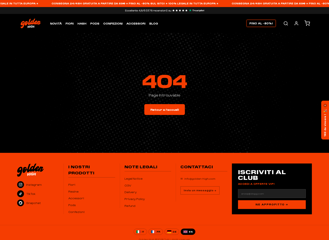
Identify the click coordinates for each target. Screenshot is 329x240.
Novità (56, 23)
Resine (73, 191)
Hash (81, 23)
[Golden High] (38, 169)
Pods (94, 23)
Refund (130, 205)
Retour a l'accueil (164, 109)
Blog (153, 23)
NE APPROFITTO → (272, 204)
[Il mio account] (296, 23)
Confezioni (113, 23)
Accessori (135, 23)
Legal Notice (134, 178)
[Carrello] (307, 23)
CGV (128, 185)
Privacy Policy (135, 199)
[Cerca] (285, 23)
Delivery (131, 192)
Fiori (69, 23)
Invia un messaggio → (200, 190)
